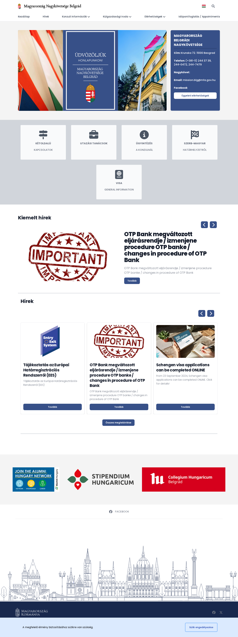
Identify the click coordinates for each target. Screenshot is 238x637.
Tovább (132, 280)
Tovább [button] (52, 407)
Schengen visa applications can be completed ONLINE (182, 367)
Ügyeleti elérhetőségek (195, 95)
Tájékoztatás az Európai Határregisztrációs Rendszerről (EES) (46, 370)
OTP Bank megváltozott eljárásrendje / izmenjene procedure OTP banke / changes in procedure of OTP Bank (117, 375)
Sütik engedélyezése (201, 627)
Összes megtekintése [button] (118, 422)
